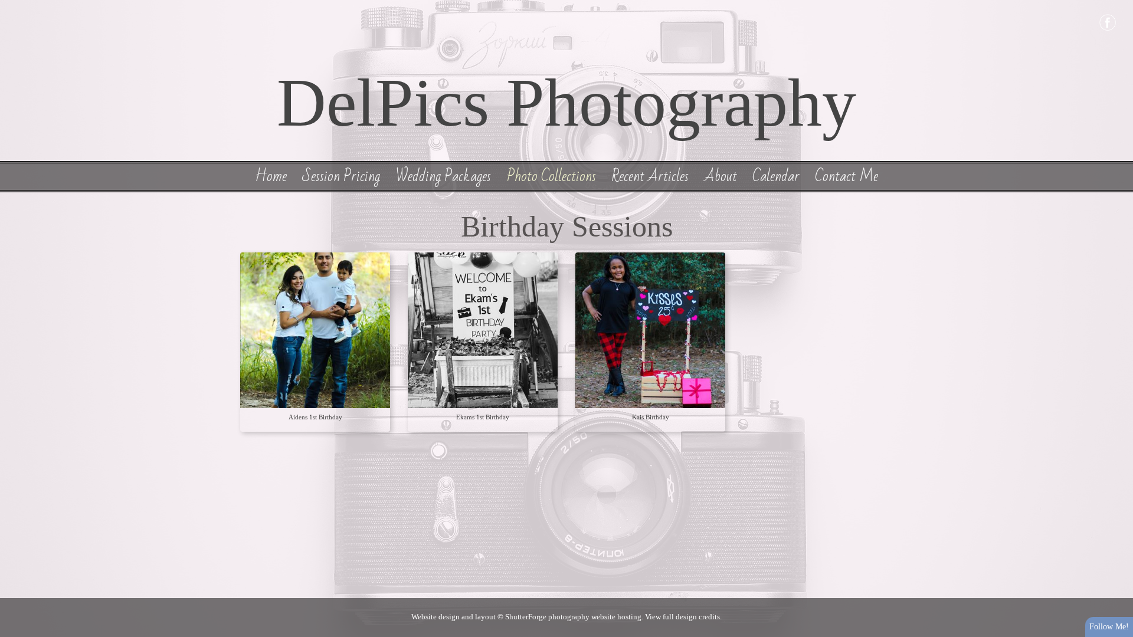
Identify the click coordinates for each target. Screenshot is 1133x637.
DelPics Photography (566, 102)
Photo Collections (551, 176)
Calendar (776, 176)
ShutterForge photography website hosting (573, 617)
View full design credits (682, 617)
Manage (1117, 6)
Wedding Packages (443, 176)
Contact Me (846, 176)
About (721, 176)
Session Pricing (341, 176)
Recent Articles (650, 176)
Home (271, 176)
